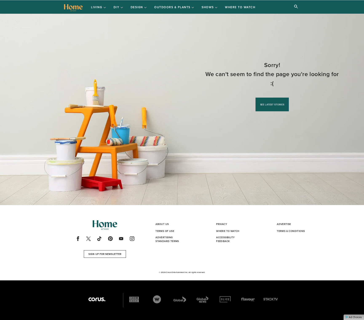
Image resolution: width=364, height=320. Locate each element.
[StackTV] (270, 299)
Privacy (221, 224)
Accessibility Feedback (225, 239)
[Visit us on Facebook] (78, 238)
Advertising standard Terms (167, 239)
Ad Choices (355, 317)
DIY (117, 7)
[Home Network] (73, 7)
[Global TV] (180, 299)
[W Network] (157, 299)
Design (137, 7)
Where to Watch (240, 7)
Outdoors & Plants (172, 7)
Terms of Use (164, 231)
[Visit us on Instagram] (132, 238)
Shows (208, 7)
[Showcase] (134, 299)
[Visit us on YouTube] (121, 238)
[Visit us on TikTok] (99, 238)
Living (97, 7)
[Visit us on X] (88, 238)
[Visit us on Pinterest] (110, 238)
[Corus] (96, 299)
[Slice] (225, 299)
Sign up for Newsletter (105, 254)
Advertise (284, 224)
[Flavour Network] (248, 299)
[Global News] (202, 299)
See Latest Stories (272, 104)
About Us (162, 224)
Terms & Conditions (291, 231)
